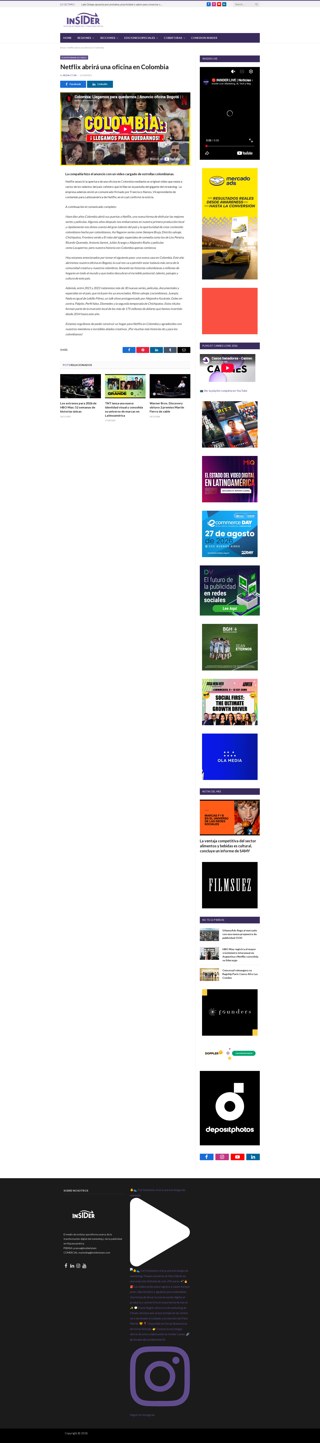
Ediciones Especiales (139, 37)
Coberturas (173, 37)
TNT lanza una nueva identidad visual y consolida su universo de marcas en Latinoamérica (124, 409)
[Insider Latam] (83, 20)
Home (67, 37)
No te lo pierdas (213, 919)
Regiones (84, 37)
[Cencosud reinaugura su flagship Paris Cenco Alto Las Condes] (209, 974)
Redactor (70, 75)
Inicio (63, 47)
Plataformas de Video (74, 57)
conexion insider (204, 37)
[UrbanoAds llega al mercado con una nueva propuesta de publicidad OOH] (209, 934)
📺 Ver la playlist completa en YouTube (223, 390)
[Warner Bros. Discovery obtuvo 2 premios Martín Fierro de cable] (170, 386)
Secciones (107, 37)
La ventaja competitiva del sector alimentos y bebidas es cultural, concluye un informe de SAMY (228, 846)
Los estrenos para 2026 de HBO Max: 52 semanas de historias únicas (78, 407)
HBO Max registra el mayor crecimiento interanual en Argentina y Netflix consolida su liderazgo (240, 955)
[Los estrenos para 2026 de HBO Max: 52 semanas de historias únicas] (80, 386)
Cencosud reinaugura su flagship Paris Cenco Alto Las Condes (240, 974)
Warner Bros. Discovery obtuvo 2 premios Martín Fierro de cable (167, 407)
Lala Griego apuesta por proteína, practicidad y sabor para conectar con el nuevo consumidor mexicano (123, 4)
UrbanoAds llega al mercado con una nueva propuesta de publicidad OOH (239, 934)
